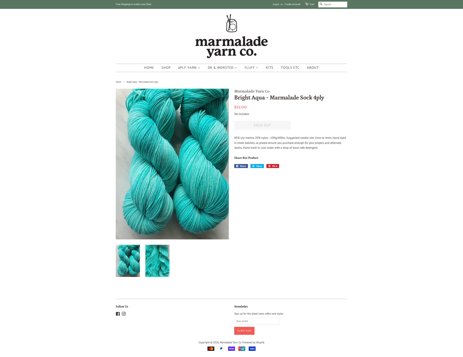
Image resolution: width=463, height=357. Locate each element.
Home (149, 67)
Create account (292, 4)
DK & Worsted (221, 67)
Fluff (250, 67)
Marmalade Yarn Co (230, 342)
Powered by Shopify (253, 342)
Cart (312, 4)
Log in (276, 4)
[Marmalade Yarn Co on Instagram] (124, 314)
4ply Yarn (188, 67)
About (313, 67)
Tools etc (290, 67)
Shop (166, 67)
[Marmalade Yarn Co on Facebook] (118, 314)
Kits (269, 67)
